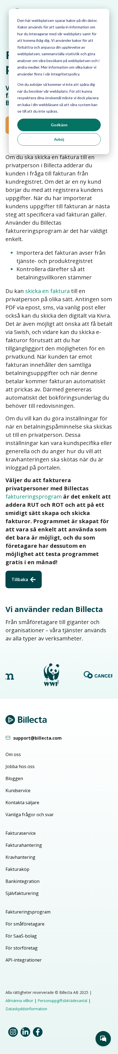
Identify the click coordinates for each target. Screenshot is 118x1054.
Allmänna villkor (19, 1000)
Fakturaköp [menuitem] (17, 869)
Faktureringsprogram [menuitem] (27, 912)
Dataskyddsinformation (26, 1008)
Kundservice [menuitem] (17, 790)
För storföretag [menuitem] (21, 948)
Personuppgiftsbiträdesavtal (62, 1000)
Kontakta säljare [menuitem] (22, 803)
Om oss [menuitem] (13, 754)
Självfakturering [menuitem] (22, 893)
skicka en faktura (47, 291)
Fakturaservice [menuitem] (20, 833)
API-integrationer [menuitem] (23, 960)
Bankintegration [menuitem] (22, 881)
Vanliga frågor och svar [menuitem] (29, 815)
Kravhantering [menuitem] (20, 857)
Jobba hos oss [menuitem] (20, 766)
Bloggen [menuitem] (14, 778)
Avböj (59, 139)
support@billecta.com (37, 738)
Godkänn (59, 124)
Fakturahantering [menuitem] (23, 845)
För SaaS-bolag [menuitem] (21, 936)
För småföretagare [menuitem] (24, 924)
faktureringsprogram (33, 496)
